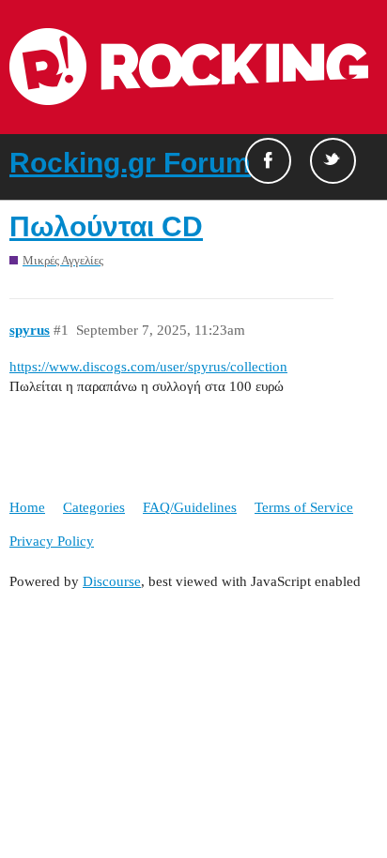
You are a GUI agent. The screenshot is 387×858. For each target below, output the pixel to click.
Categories (94, 507)
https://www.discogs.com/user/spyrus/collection (148, 366)
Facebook (268, 161)
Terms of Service (304, 507)
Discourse (112, 581)
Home (27, 507)
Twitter (333, 161)
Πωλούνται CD (106, 226)
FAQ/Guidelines (190, 507)
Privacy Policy (51, 541)
